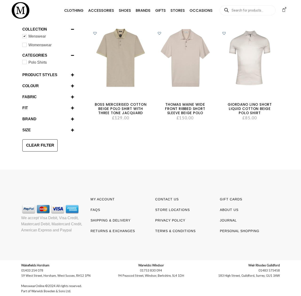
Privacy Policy (170, 220)
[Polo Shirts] (24, 62)
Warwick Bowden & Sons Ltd (50, 291)
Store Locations (172, 210)
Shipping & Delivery (111, 220)
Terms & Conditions (175, 231)
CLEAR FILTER (40, 145)
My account (103, 199)
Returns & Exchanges (113, 231)
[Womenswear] (24, 45)
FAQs (95, 210)
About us (229, 210)
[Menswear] (24, 36)
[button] (74, 10)
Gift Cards (231, 199)
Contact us (167, 199)
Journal (228, 220)
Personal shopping (239, 231)
